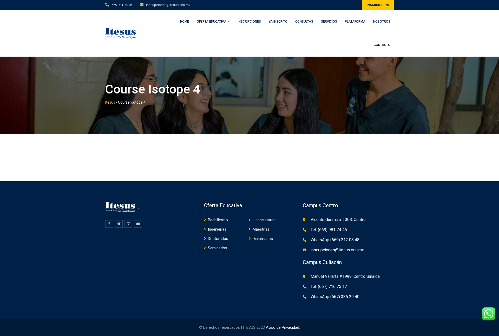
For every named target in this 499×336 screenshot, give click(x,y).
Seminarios (217, 248)
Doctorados (218, 238)
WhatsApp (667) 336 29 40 (335, 296)
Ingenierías (217, 229)
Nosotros (381, 21)
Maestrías (261, 229)
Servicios (329, 21)
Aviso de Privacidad (282, 327)
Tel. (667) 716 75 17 (329, 286)
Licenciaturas (264, 220)
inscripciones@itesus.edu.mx (168, 5)
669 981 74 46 (121, 5)
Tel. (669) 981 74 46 (329, 229)
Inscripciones (249, 21)
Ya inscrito (278, 21)
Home (184, 21)
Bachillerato (218, 220)
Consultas (304, 21)
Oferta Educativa (211, 21)
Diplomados (263, 238)
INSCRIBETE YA (378, 5)
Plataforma (355, 21)
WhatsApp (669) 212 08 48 (335, 239)
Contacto (382, 45)
